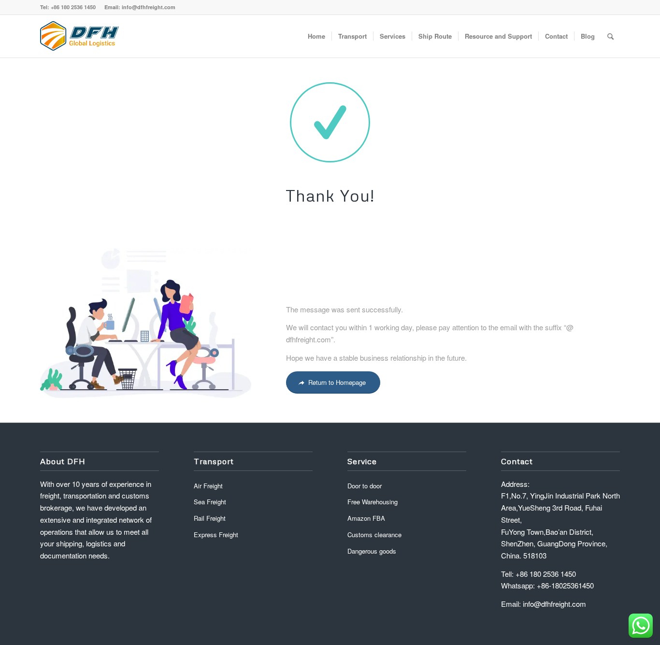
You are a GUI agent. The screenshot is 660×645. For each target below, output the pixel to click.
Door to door (364, 485)
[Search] (610, 36)
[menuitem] (316, 36)
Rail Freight (210, 518)
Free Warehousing (372, 501)
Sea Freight (210, 501)
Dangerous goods (371, 551)
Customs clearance (374, 534)
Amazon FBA (366, 518)
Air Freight (208, 485)
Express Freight (216, 534)
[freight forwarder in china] (79, 36)
